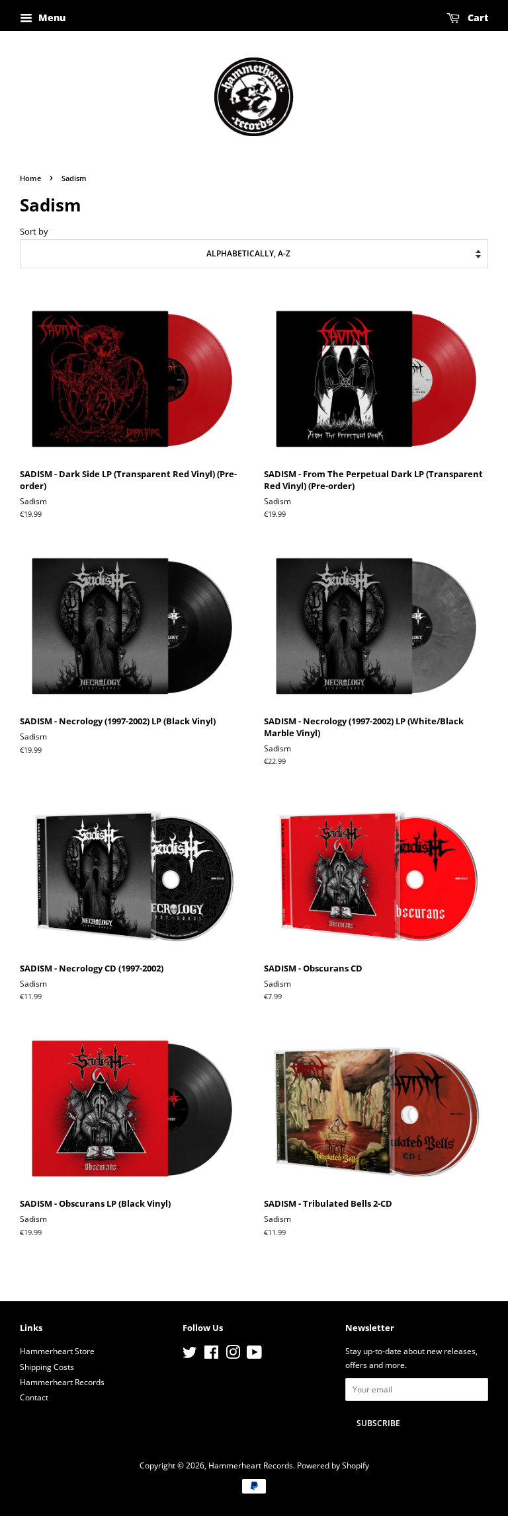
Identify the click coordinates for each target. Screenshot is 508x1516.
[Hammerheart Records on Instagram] (233, 1354)
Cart (476, 17)
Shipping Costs (47, 1366)
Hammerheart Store (57, 1350)
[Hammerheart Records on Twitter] (190, 1354)
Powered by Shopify (333, 1465)
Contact (34, 1397)
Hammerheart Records (62, 1382)
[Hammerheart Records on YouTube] (254, 1354)
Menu (50, 17)
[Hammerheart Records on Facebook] (211, 1354)
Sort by (34, 231)
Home (30, 178)
